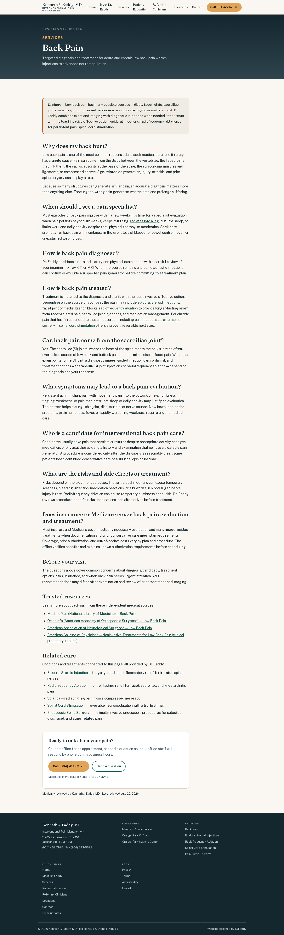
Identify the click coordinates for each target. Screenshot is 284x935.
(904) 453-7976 (52, 847)
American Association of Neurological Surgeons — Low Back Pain (99, 628)
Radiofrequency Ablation (67, 685)
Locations (181, 7)
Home (92, 7)
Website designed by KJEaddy (226, 928)
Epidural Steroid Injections (202, 835)
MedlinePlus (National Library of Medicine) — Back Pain (91, 614)
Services (123, 7)
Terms (126, 875)
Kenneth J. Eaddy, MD (62, 7)
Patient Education (140, 7)
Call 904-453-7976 (224, 7)
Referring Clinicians (160, 7)
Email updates (51, 913)
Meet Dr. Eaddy (106, 7)
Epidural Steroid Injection (67, 673)
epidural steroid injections (158, 302)
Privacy (127, 869)
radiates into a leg (144, 221)
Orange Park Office (135, 835)
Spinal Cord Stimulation (66, 705)
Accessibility (130, 882)
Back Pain (191, 829)
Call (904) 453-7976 (69, 766)
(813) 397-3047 (98, 776)
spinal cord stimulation (77, 325)
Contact (198, 7)
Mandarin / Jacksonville (137, 829)
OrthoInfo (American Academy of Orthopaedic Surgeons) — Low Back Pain (106, 621)
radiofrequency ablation (118, 308)
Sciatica (53, 698)
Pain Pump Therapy (198, 854)
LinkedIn (127, 888)
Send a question (109, 766)
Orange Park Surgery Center (140, 841)
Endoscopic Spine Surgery (68, 713)
